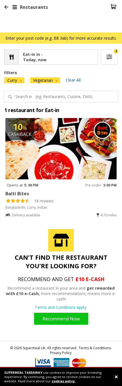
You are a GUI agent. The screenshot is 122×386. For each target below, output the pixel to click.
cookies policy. (63, 381)
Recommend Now (61, 319)
